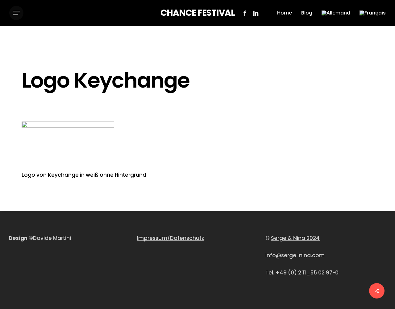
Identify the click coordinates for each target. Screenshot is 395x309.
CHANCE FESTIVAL (197, 13)
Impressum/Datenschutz (170, 238)
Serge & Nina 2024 (295, 238)
